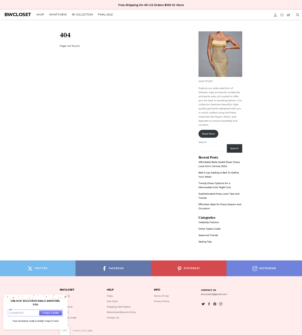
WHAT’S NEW (58, 14)
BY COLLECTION (82, 14)
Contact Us (113, 317)
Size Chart (112, 301)
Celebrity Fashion (209, 222)
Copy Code (51, 313)
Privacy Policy (162, 301)
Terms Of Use (161, 296)
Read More (208, 133)
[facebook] (209, 303)
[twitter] (203, 303)
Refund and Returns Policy (121, 312)
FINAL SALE (105, 14)
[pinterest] (215, 303)
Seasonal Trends (208, 235)
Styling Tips (205, 241)
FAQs (110, 296)
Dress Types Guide (210, 228)
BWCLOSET (81, 330)
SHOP (40, 14)
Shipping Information (119, 306)
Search (203, 142)
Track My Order (68, 317)
